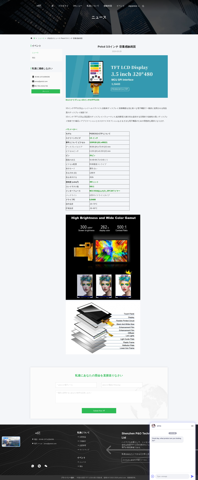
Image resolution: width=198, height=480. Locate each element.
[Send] (192, 476)
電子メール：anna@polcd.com (45, 443)
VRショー (77, 6)
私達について (93, 6)
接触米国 (108, 6)
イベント (121, 6)
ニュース (41, 38)
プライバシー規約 (67, 478)
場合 (33, 58)
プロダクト (63, 6)
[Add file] (152, 476)
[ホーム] (39, 6)
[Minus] (192, 426)
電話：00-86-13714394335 (44, 439)
